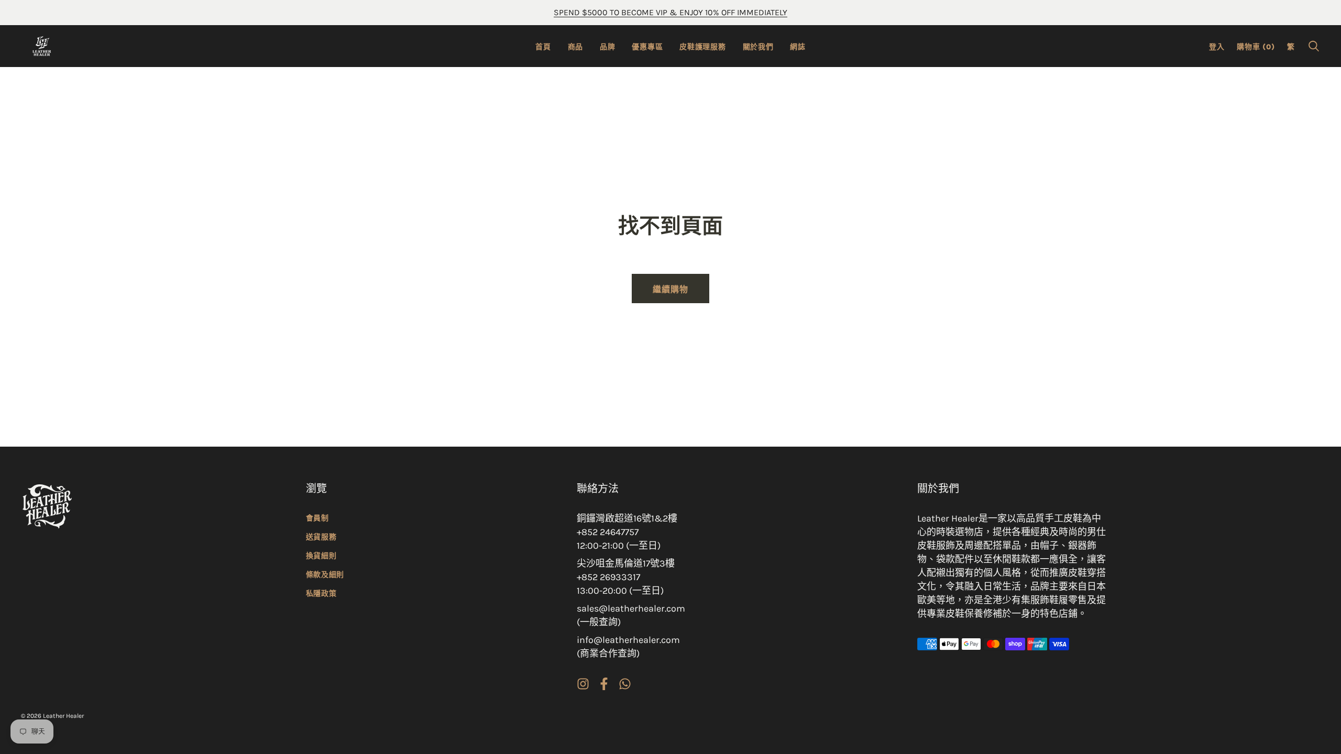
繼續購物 (670, 289)
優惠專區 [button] (647, 46)
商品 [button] (575, 46)
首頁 (543, 46)
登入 (1216, 46)
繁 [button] (1291, 46)
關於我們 (758, 46)
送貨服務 (321, 537)
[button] (1313, 46)
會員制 (317, 518)
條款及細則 (325, 574)
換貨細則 (321, 555)
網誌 (797, 46)
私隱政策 (321, 593)
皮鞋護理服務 (702, 46)
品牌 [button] (607, 46)
